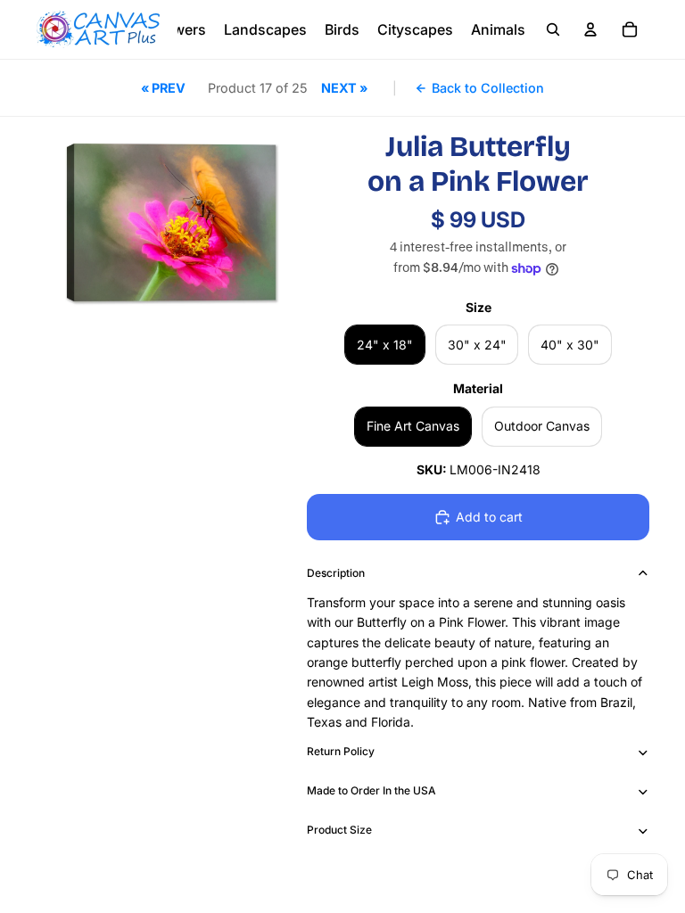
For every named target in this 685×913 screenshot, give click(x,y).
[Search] (553, 29)
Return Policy (341, 751)
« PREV (163, 87)
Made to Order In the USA (371, 790)
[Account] (590, 29)
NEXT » (344, 87)
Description (336, 573)
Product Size (339, 829)
